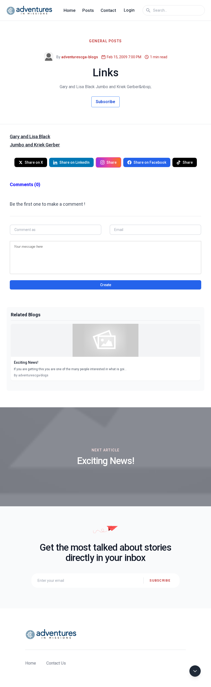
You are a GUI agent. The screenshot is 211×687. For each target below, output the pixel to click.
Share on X (34, 162)
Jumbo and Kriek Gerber (35, 144)
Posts (88, 10)
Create (105, 285)
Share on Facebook (150, 162)
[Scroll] (195, 671)
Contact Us (56, 663)
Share (112, 162)
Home (70, 10)
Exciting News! (26, 362)
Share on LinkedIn (74, 162)
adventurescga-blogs (79, 57)
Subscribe (105, 101)
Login (129, 10)
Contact (108, 10)
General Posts (105, 41)
